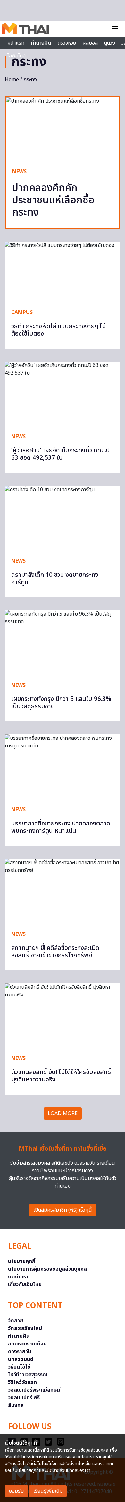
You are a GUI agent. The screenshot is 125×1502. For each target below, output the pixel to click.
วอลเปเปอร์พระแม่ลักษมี (34, 1390)
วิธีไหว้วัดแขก (22, 1382)
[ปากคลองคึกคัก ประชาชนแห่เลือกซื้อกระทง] (62, 129)
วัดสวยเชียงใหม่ (25, 1328)
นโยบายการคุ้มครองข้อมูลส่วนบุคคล (47, 1269)
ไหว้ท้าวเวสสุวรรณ (27, 1374)
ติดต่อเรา (18, 1277)
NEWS (19, 171)
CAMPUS (22, 312)
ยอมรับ (16, 1491)
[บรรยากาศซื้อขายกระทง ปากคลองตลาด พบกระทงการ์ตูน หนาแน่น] (62, 766)
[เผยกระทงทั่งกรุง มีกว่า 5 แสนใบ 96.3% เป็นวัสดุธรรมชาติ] (62, 642)
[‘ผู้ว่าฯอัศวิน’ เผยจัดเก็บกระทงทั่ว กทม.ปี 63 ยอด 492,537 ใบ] (62, 394)
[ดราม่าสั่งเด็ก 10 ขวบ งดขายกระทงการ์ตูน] (62, 518)
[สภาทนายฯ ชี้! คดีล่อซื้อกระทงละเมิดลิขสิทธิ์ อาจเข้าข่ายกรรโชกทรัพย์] (62, 891)
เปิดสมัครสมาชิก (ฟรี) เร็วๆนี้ (62, 1210)
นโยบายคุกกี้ (21, 1261)
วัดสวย (15, 1321)
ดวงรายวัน (19, 1351)
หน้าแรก (15, 43)
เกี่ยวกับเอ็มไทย (25, 1284)
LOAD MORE (63, 1113)
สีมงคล (16, 1405)
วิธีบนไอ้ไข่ (19, 1367)
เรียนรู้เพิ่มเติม (48, 1491)
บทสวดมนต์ (21, 1359)
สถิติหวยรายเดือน (27, 1344)
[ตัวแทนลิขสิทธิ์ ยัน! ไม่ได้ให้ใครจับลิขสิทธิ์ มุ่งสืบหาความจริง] (62, 1015)
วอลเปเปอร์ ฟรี (24, 1398)
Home (12, 79)
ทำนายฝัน (41, 43)
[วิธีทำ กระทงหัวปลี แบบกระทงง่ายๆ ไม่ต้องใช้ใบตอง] (62, 272)
